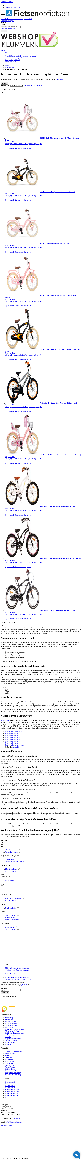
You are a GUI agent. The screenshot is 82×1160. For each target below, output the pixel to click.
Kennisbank (9, 1027)
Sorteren (4, 83)
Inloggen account (6, 1125)
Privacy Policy (10, 1042)
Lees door (59, 79)
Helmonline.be (10, 1084)
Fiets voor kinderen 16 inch (14, 737)
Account (4, 52)
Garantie (8, 1037)
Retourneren (9, 1019)
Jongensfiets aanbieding (13, 1075)
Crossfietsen (9, 1057)
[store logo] (37, 17)
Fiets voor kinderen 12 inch (14, 733)
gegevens (24, 985)
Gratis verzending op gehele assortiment (18, 58)
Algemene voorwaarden (13, 1039)
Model (3, 50)
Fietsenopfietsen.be (11, 1095)
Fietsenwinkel (10, 1069)
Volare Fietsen (10, 1067)
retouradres (17, 1118)
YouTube (18, 979)
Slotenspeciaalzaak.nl (12, 1089)
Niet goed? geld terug (12, 60)
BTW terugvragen (11, 1023)
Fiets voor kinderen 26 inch (14, 745)
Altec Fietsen (9, 1063)
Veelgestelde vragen (12, 1025)
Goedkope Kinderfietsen (13, 1052)
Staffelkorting (9, 1035)
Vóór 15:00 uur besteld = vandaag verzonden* (21, 56)
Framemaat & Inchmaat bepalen (16, 1029)
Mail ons (17, 968)
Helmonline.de (10, 1086)
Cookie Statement (11, 1041)
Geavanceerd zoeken (8, 29)
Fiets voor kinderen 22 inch (14, 741)
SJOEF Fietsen (10, 1065)
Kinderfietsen (9, 67)
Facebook (17, 977)
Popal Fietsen (9, 1061)
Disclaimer (8, 1044)
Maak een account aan (12, 7)
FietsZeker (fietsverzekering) (14, 1033)
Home (7, 65)
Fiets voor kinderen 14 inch (14, 735)
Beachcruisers (10, 1054)
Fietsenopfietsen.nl (11, 1093)
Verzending (9, 1018)
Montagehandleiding (12, 1031)
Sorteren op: (5, 85)
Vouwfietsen (9, 1059)
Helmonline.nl (10, 1082)
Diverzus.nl (9, 1097)
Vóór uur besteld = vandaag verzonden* (16, 19)
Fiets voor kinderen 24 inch (14, 743)
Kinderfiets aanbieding (12, 1071)
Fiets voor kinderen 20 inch (14, 739)
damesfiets (15, 747)
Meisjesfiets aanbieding (13, 1073)
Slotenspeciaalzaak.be (12, 1091)
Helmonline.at (10, 1088)
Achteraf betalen (10, 1021)
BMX (7, 1055)
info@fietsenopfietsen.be (14, 1122)
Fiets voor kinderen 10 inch (14, 731)
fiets (26, 702)
